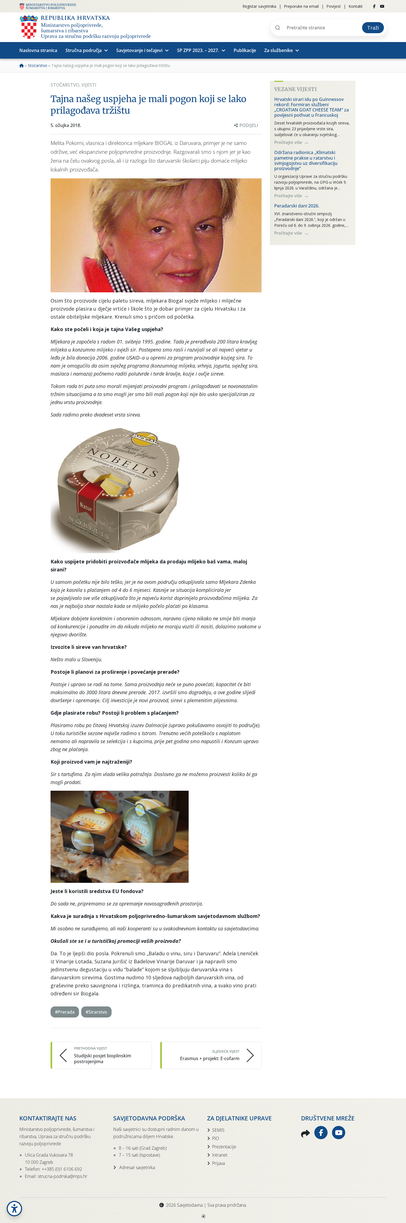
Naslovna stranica (38, 50)
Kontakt (356, 6)
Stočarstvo (37, 65)
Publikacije (245, 50)
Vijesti (88, 85)
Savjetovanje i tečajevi (139, 50)
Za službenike (278, 50)
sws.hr (203, 1216)
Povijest (333, 6)
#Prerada (65, 1012)
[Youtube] (382, 6)
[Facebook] (374, 6)
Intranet (219, 1155)
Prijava (218, 1163)
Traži (373, 27)
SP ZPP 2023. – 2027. (198, 50)
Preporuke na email (301, 6)
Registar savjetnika (259, 6)
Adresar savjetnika (136, 1167)
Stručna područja (83, 50)
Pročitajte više (288, 142)
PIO (215, 1138)
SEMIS (218, 1130)
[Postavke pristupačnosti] (14, 1208)
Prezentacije (224, 1147)
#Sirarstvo (96, 1012)
